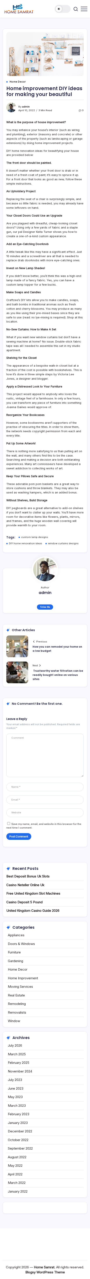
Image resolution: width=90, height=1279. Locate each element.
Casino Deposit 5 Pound (24, 902)
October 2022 (18, 1140)
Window (14, 1021)
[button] (63, 9)
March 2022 (17, 1183)
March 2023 (17, 1106)
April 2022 (15, 1174)
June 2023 (15, 1088)
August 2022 (17, 1157)
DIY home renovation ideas (25, 543)
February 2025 (18, 1063)
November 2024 (20, 1071)
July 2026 (15, 1045)
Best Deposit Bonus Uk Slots (28, 876)
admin (26, 106)
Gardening (15, 961)
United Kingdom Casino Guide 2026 (32, 910)
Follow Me (45, 607)
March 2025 (17, 1054)
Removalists (17, 1012)
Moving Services (20, 986)
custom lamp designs (34, 537)
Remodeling (17, 1004)
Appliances (16, 935)
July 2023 (15, 1080)
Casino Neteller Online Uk (25, 885)
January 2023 (18, 1123)
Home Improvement (23, 978)
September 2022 (20, 1148)
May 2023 (15, 1097)
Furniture (14, 952)
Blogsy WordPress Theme (45, 1272)
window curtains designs (63, 543)
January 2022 (18, 1191)
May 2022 (15, 1165)
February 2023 (18, 1114)
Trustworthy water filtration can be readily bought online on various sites (58, 675)
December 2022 (20, 1131)
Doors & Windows (21, 944)
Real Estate (16, 995)
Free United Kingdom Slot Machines (33, 893)
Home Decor (17, 969)
